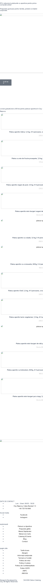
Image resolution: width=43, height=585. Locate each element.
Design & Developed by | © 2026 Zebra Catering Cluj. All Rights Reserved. (20, 581)
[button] (21, 72)
